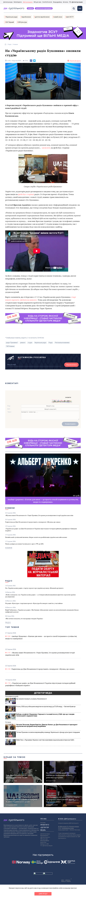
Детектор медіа (8, 2)
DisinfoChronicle (47, 2)
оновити (68, 397)
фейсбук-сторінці (26, 194)
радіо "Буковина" (12, 342)
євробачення (26, 17)
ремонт (22, 342)
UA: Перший (10, 22)
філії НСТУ (70, 17)
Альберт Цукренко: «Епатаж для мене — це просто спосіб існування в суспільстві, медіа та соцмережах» (41, 637)
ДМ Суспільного (28, 2)
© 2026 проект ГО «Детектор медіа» (68, 826)
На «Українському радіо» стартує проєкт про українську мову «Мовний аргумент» (34, 588)
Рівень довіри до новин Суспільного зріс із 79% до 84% (24, 544)
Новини (30, 8)
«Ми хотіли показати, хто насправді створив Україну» (24, 619)
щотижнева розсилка (32, 357)
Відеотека (43, 842)
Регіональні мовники (62, 342)
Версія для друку (75, 61)
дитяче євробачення (42, 17)
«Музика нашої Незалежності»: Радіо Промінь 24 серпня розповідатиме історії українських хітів (39, 515)
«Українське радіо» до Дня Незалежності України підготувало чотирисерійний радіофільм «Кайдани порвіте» (41, 530)
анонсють (46, 147)
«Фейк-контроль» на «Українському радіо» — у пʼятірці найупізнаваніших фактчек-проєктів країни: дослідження (40, 596)
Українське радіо (12, 17)
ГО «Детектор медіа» (76, 2)
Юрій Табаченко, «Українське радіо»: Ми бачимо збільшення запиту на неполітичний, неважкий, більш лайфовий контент (42, 611)
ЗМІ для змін (37, 2)
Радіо (9, 44)
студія (30, 342)
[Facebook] (31, 60)
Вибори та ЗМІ (44, 844)
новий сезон (58, 17)
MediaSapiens (18, 2)
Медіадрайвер (57, 2)
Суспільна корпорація (44, 8)
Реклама (42, 822)
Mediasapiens (44, 835)
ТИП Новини (10, 346)
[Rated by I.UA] (38, 874)
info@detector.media (68, 828)
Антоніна (65, 2)
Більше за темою (14, 757)
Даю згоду (43, 894)
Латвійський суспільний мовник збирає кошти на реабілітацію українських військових (36, 537)
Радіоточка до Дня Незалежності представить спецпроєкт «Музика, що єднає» (33, 522)
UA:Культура (22, 22)
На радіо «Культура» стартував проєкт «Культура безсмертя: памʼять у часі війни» (34, 603)
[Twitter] (34, 60)
